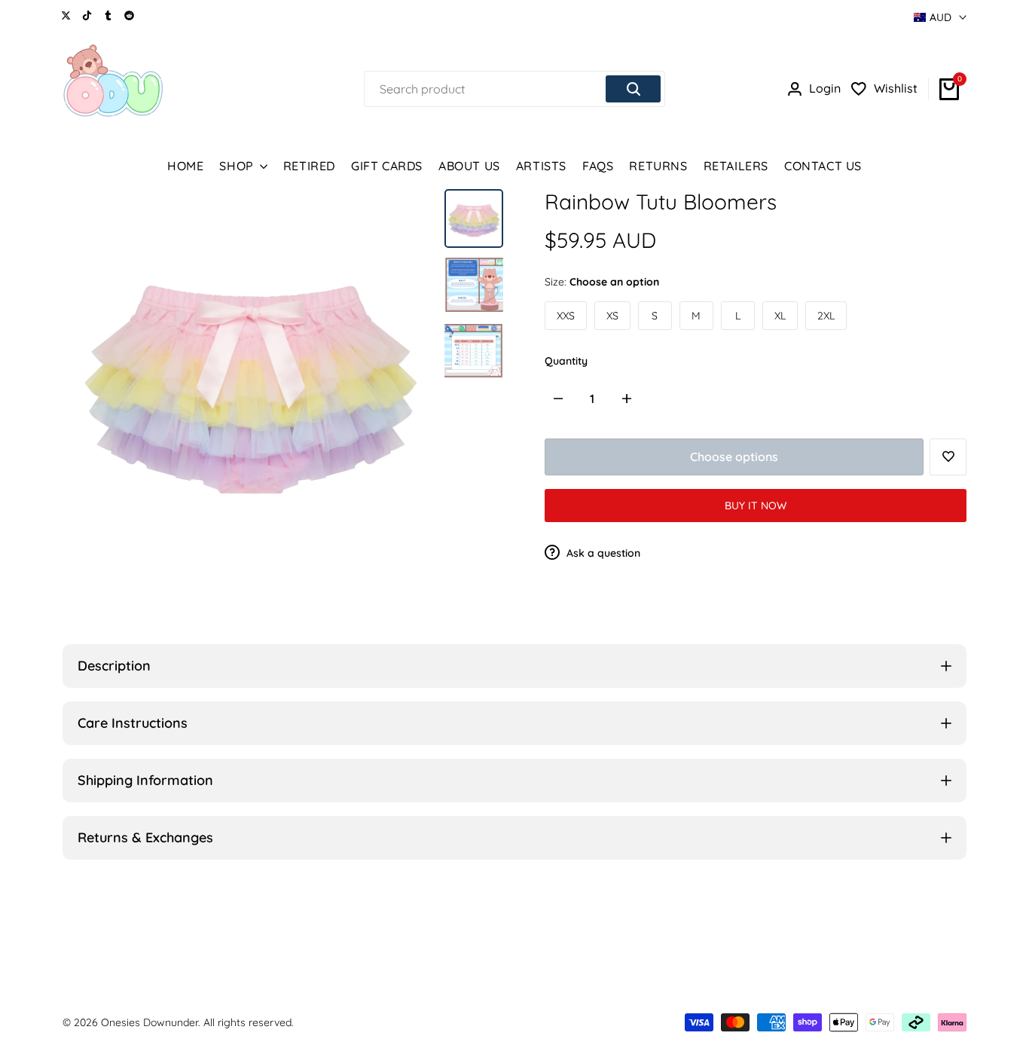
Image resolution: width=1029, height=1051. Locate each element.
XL (780, 315)
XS (612, 315)
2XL (826, 315)
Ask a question (601, 553)
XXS (566, 315)
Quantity (566, 361)
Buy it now (755, 505)
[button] (948, 456)
